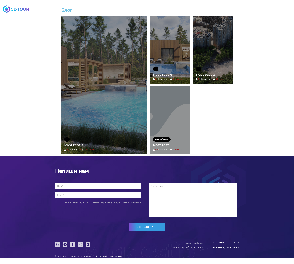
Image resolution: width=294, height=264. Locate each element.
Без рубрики (161, 139)
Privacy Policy (112, 203)
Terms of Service (129, 203)
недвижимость (90, 9)
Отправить (145, 226)
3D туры (126, 9)
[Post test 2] (213, 50)
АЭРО (197, 9)
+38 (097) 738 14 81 (226, 247)
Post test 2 (205, 75)
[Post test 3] (104, 85)
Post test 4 (162, 75)
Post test (161, 145)
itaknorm (74, 149)
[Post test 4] (170, 50)
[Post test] (170, 120)
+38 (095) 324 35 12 (259, 9)
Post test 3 (73, 145)
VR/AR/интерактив (162, 9)
